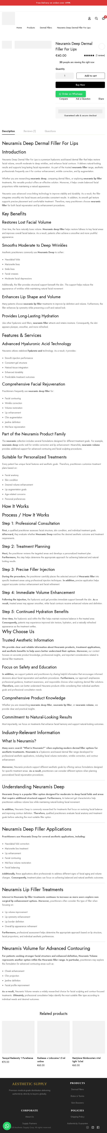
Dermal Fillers (46, 27)
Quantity (60, 69)
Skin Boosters (77, 1103)
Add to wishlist (102, 46)
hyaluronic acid (35, 350)
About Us (29, 1117)
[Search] (96, 18)
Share (101, 98)
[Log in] (89, 18)
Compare (63, 98)
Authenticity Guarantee (77, 1123)
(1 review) (100, 55)
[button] (71, 94)
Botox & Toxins (77, 1096)
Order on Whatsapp (72, 94)
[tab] (8, 131)
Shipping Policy (77, 1117)
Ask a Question (83, 98)
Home (19, 27)
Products (31, 27)
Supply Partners (29, 1123)
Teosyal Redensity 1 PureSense (17, 1058)
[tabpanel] (53, 570)
